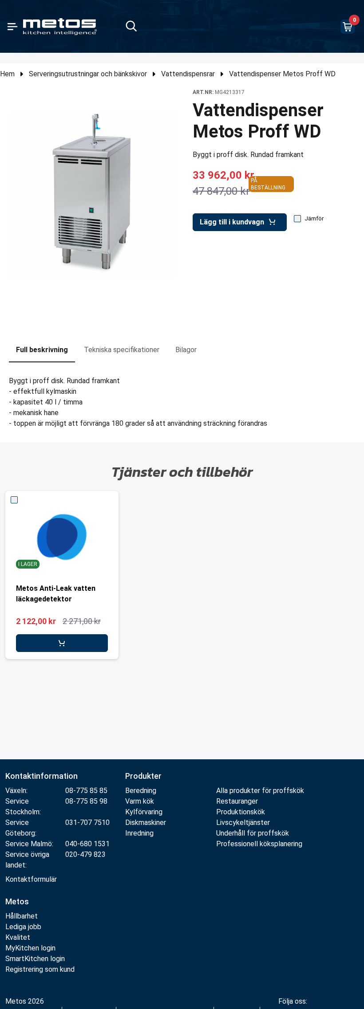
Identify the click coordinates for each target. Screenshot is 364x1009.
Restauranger (237, 801)
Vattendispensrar (188, 74)
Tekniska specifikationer (121, 349)
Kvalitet (17, 937)
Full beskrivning (42, 349)
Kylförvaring (143, 812)
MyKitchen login (30, 948)
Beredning (140, 790)
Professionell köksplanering (259, 844)
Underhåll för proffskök (252, 833)
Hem (7, 74)
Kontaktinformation (41, 776)
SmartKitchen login (35, 958)
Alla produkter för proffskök (260, 790)
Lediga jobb (23, 927)
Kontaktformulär (31, 879)
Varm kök (139, 801)
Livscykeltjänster (243, 822)
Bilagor (186, 349)
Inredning (139, 833)
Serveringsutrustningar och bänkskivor (88, 74)
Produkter (143, 776)
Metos (17, 901)
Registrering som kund (40, 969)
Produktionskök (240, 812)
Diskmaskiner (145, 822)
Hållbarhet (21, 916)
